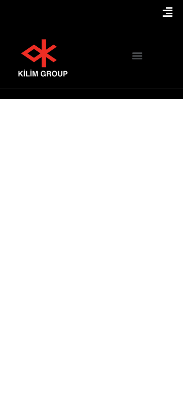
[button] (137, 55)
